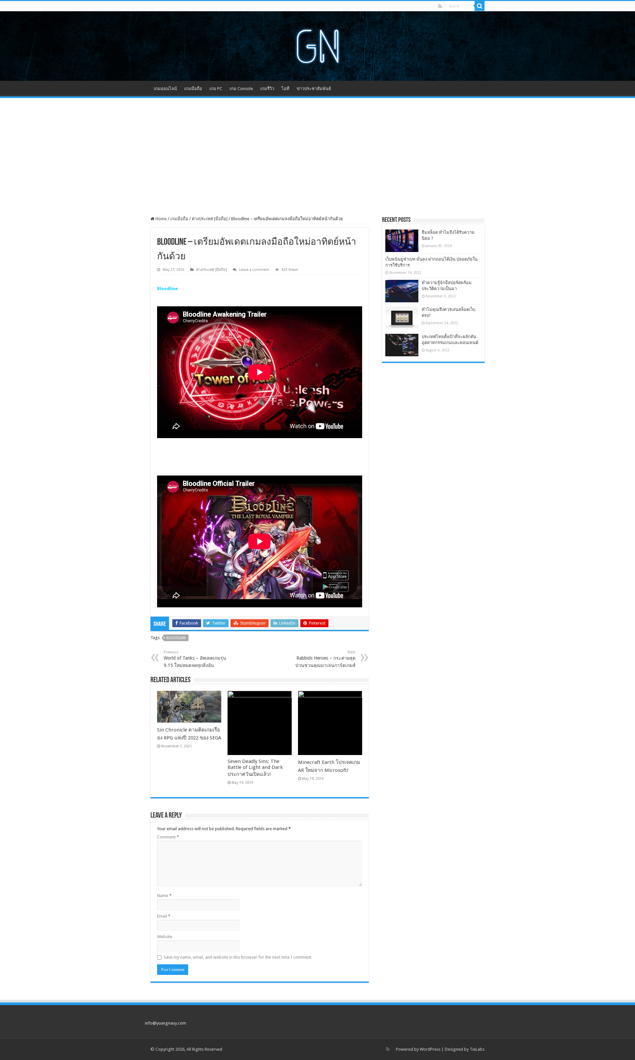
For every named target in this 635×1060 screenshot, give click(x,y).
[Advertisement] (317, 152)
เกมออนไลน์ (165, 88)
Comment (168, 836)
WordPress (430, 1049)
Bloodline (176, 638)
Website (164, 936)
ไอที (285, 88)
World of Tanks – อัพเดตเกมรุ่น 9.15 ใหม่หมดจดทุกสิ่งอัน (195, 659)
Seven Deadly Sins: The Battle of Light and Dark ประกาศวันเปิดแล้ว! (255, 767)
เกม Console (241, 88)
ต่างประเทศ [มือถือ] (210, 218)
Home (160, 218)
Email (163, 916)
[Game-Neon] (317, 45)
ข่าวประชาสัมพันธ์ (314, 88)
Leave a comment (254, 270)
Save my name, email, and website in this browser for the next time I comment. (238, 957)
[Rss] (440, 6)
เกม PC (215, 88)
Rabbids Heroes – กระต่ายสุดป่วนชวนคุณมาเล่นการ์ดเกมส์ (325, 659)
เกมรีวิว (267, 88)
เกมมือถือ (193, 88)
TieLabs (477, 1049)
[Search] (480, 6)
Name (164, 895)
